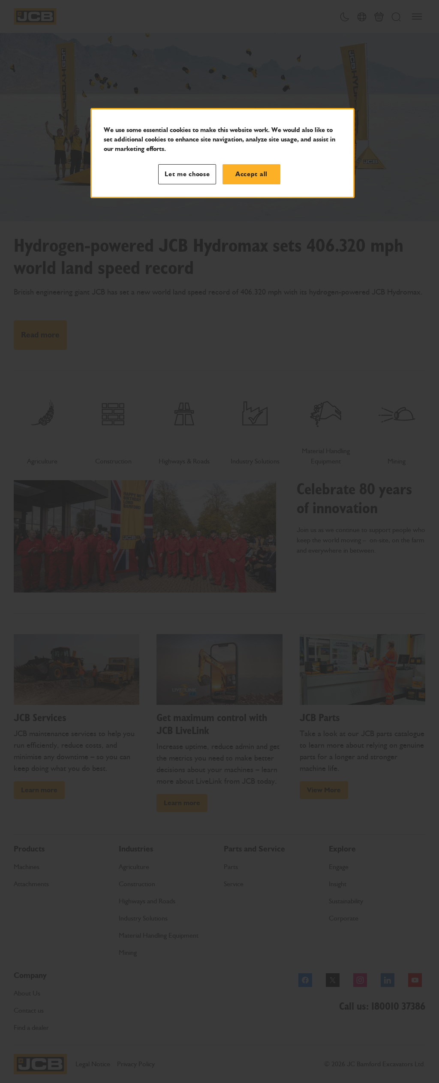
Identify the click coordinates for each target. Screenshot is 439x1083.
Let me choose (187, 174)
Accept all (251, 174)
